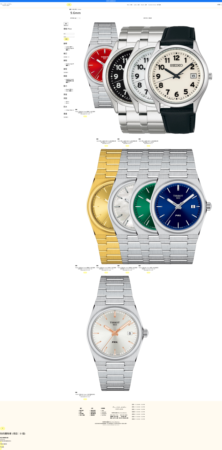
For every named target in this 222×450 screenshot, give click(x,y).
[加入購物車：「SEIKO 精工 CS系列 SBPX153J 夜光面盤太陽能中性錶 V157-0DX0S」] (127, 146)
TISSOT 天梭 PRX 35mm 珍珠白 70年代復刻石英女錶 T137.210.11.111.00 (106, 268)
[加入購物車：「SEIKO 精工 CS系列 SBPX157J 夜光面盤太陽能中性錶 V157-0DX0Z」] (148, 146)
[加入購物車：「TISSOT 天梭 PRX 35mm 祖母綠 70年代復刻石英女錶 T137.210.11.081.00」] (127, 272)
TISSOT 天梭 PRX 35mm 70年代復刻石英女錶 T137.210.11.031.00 (85, 395)
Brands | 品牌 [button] (144, 4)
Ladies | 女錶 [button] (136, 4)
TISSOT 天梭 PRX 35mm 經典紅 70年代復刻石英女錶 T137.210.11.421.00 (85, 112)
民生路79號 (123, 416)
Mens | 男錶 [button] (129, 4)
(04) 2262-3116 (114, 415)
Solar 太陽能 (68, 90)
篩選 (66, 39)
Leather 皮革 (69, 47)
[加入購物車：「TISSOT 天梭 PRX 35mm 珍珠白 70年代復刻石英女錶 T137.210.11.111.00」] (106, 272)
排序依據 (72, 18)
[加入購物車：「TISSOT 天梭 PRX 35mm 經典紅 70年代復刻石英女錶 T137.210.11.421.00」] (85, 116)
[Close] (2, 428)
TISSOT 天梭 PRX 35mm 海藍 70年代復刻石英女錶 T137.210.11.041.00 (148, 268)
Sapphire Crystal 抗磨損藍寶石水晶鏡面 (70, 81)
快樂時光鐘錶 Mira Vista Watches (119, 412)
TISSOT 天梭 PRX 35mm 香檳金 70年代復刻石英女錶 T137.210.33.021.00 (85, 268)
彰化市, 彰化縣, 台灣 (123, 418)
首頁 (70, 9)
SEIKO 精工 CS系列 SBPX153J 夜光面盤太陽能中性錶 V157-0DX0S (127, 141)
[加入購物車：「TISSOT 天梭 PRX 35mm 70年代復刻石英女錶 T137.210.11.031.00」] (85, 399)
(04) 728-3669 (123, 415)
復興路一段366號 (114, 416)
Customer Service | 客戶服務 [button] (154, 4)
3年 (67, 103)
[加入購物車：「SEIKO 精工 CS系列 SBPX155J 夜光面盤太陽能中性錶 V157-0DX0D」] (106, 146)
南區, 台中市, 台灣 (114, 418)
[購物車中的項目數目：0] (221, 4)
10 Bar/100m (69, 110)
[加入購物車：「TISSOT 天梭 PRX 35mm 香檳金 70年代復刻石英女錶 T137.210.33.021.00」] (85, 272)
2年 (67, 101)
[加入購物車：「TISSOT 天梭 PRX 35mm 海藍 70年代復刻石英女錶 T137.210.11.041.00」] (148, 272)
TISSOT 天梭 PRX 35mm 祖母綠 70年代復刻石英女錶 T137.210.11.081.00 (127, 268)
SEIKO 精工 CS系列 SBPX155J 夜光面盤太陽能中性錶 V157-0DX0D (106, 141)
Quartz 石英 (68, 89)
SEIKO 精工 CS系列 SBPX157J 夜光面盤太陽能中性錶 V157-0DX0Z (148, 141)
